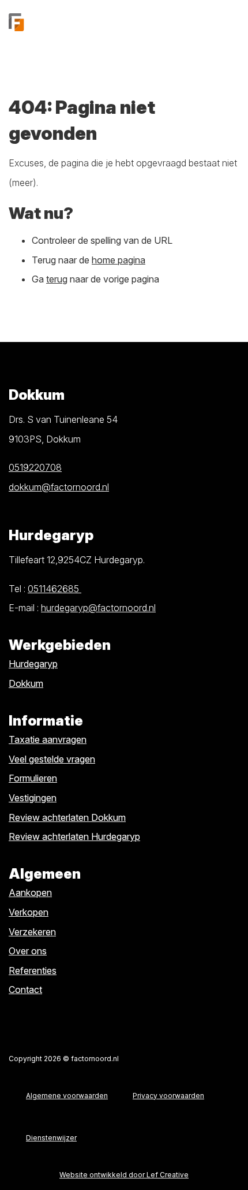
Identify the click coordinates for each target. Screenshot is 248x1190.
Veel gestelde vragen (52, 759)
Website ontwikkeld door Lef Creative (124, 1174)
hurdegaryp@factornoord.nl (98, 607)
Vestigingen (33, 798)
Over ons (28, 951)
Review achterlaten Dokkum (67, 817)
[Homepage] (110, 22)
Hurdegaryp (33, 664)
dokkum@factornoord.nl (59, 487)
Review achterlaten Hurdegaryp (74, 836)
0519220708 (35, 467)
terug (56, 279)
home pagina (118, 260)
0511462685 (54, 588)
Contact (25, 989)
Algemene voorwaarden (67, 1095)
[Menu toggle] (230, 22)
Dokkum (26, 683)
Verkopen (28, 912)
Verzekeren (32, 932)
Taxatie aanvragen (48, 739)
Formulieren (33, 778)
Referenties (33, 970)
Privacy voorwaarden (168, 1095)
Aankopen (30, 892)
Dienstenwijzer (51, 1137)
